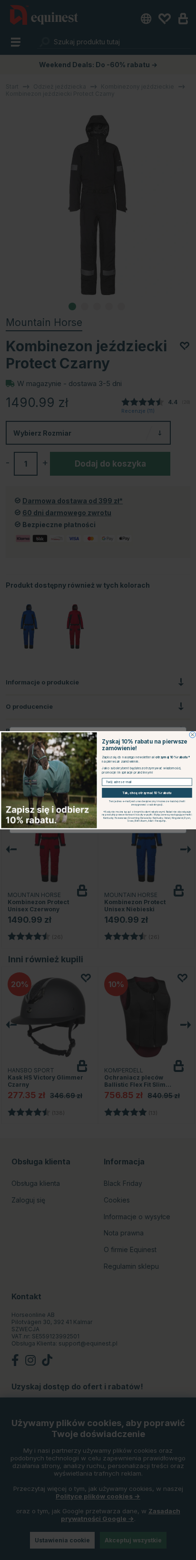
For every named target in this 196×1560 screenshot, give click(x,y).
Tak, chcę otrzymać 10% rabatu (147, 793)
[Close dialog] (192, 734)
